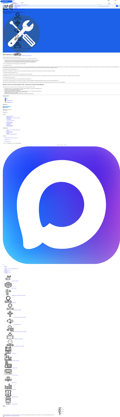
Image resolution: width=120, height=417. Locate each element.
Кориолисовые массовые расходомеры (27, 26)
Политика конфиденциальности (20, 9)
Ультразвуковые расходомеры (25, 48)
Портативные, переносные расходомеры (20, 331)
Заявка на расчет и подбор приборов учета (13, 129)
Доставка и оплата (17, 6)
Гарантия (16, 7)
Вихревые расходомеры (25, 19)
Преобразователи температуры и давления (13, 117)
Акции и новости (17, 5)
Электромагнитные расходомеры (26, 55)
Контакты (16, 8)
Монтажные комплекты (25, 33)
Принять (18, 415)
